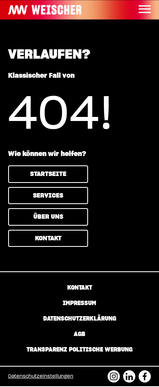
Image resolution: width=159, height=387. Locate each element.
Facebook (145, 374)
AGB (79, 334)
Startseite (48, 174)
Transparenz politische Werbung (79, 350)
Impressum (79, 303)
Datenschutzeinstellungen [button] (40, 376)
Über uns (48, 217)
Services (48, 196)
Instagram (114, 374)
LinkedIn (129, 374)
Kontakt (48, 238)
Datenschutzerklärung (79, 319)
